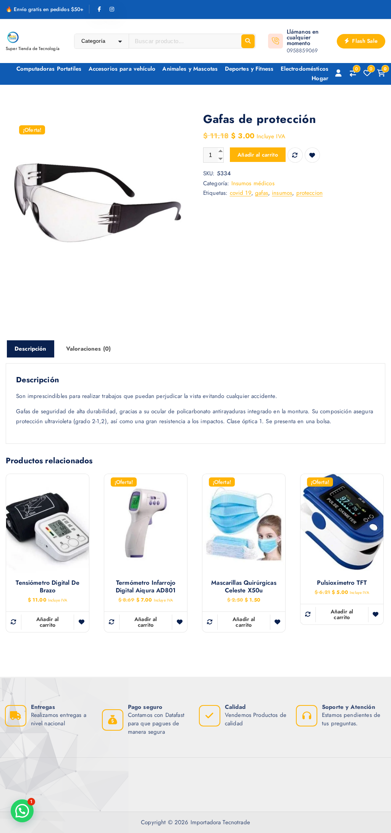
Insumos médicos (253, 183)
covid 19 (240, 193)
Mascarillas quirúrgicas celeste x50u (243, 586)
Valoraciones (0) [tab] (88, 349)
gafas (261, 193)
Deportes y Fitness (249, 69)
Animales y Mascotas (190, 69)
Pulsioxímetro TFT (342, 583)
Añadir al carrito (258, 155)
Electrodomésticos (305, 69)
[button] (22, 810)
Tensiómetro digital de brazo (47, 586)
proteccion (309, 193)
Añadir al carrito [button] (47, 622)
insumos (282, 193)
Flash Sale (364, 41)
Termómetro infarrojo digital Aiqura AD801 (146, 586)
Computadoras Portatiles (48, 69)
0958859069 (302, 50)
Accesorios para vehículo (122, 69)
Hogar (320, 78)
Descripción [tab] (31, 349)
